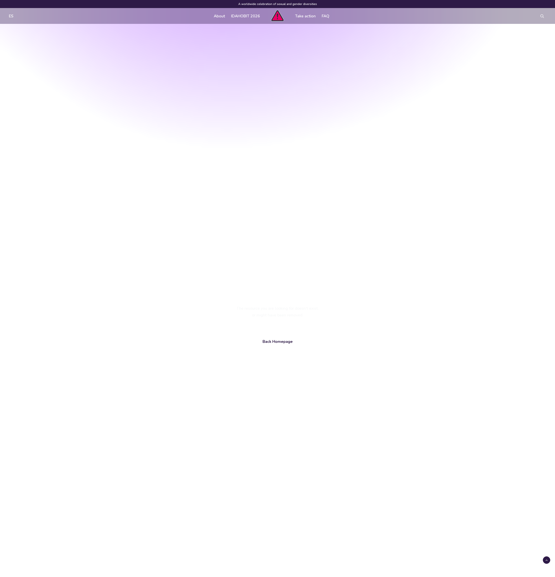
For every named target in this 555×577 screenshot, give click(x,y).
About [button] (219, 16)
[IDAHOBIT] (277, 16)
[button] (544, 16)
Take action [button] (305, 16)
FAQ (325, 16)
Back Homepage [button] (278, 341)
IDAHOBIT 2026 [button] (245, 16)
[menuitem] (10, 16)
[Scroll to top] (546, 559)
